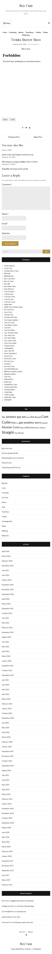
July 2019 (5, 775)
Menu (7, 23)
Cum (44, 416)
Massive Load (6, 463)
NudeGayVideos (10, 374)
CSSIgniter (37, 949)
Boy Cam (26, 6)
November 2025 (8, 566)
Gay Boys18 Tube (10, 317)
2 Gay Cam (8, 268)
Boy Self (7, 284)
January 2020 (7, 747)
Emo (17, 423)
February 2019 (7, 799)
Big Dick (4, 483)
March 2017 (6, 880)
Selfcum (36, 428)
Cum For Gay (9, 299)
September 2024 (8, 594)
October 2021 (7, 670)
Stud (3, 507)
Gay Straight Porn (8, 911)
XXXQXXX (7, 400)
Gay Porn (7, 328)
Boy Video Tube (10, 286)
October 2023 (7, 613)
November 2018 (8, 813)
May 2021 (5, 689)
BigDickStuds (9, 276)
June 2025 (5, 575)
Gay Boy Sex (8, 315)
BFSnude (7, 273)
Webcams (26, 35)
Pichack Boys (8, 379)
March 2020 (6, 737)
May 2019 (5, 785)
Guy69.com (8, 356)
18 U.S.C (22, 932)
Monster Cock (10, 427)
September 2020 (8, 718)
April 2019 (5, 789)
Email (5, 223)
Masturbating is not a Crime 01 (13, 458)
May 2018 (5, 837)
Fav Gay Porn (9, 310)
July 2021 (5, 680)
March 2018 (6, 847)
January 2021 (7, 709)
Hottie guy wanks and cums (23, 922)
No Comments (33, 44)
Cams (5, 32)
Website (6, 233)
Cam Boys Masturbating (25, 906)
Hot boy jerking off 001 (10, 453)
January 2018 (7, 856)
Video (45, 32)
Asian (5, 119)
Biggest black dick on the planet (22, 901)
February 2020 (7, 742)
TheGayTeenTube (10, 387)
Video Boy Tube (10, 397)
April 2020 (5, 732)
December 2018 (7, 809)
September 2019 (8, 766)
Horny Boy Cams (10, 359)
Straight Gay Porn (8, 906)
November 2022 (8, 632)
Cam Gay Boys (9, 291)
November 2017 (8, 866)
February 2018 (7, 851)
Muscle (22, 427)
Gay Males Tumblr (10, 325)
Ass (32, 416)
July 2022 (5, 642)
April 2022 (5, 651)
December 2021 (7, 666)
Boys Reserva (9, 289)
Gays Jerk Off (9, 351)
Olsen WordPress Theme (20, 949)
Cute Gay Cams (9, 302)
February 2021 (7, 704)
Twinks (38, 32)
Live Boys (7, 364)
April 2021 (5, 694)
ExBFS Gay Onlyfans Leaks (13, 307)
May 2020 (5, 728)
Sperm (20, 32)
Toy (15, 433)
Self (32, 428)
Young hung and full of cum (11, 467)
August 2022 (6, 637)
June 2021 (5, 685)
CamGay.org (8, 294)
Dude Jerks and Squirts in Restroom (17, 154)
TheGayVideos (9, 390)
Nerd (28, 427)
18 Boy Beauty (9, 266)
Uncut (21, 432)
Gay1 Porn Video (10, 343)
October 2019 (7, 761)
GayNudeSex (8, 348)
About (30, 932)
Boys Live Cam (7, 448)
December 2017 (7, 861)
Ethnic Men (8, 304)
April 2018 (5, 842)
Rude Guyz (8, 382)
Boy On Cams (9, 281)
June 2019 (5, 780)
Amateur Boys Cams (11, 271)
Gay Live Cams (9, 322)
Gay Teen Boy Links (11, 333)
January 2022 (7, 661)
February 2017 (7, 885)
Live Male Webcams (11, 369)
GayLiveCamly (9, 346)
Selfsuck (43, 428)
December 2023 (7, 609)
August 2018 (6, 828)
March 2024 (6, 604)
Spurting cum (21, 911)
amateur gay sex (16, 416)
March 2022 (6, 656)
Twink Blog (8, 392)
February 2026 (7, 561)
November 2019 (8, 756)
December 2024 (7, 585)
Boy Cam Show (9, 279)
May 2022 (5, 647)
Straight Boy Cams (10, 384)
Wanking (5, 531)
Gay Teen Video (10, 338)
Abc (4, 417)
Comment (7, 184)
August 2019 (6, 770)
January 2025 (7, 580)
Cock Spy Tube (9, 297)
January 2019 (7, 804)
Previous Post (14, 137)
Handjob (44, 423)
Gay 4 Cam (8, 312)
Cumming (12, 32)
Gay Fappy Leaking (11, 320)
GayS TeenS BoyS (10, 353)
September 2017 (8, 870)
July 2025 (5, 570)
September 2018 (8, 823)
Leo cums (17, 917)
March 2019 (6, 794)
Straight (8, 432)
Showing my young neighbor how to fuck (19, 161)
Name (5, 213)
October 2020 (7, 713)
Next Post (38, 137)
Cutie (12, 119)
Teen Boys (29, 32)
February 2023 (7, 628)
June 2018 (5, 832)
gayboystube (6, 917)
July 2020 (5, 723)
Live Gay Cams (9, 366)
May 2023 (5, 623)
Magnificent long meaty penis (15, 169)
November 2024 (8, 589)
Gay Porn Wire (9, 330)
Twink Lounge (9, 395)
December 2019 (7, 751)
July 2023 (5, 618)
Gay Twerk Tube (10, 341)
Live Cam (5, 497)
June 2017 (5, 875)
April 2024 (5, 599)
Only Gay (7, 377)
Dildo (13, 422)
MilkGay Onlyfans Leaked (13, 371)
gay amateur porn (30, 422)
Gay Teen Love (9, 335)
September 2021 (8, 675)
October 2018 (7, 818)
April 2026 (5, 551)
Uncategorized (7, 521)
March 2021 (6, 699)
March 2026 (6, 556)
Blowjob (38, 417)
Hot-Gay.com (9, 361)
